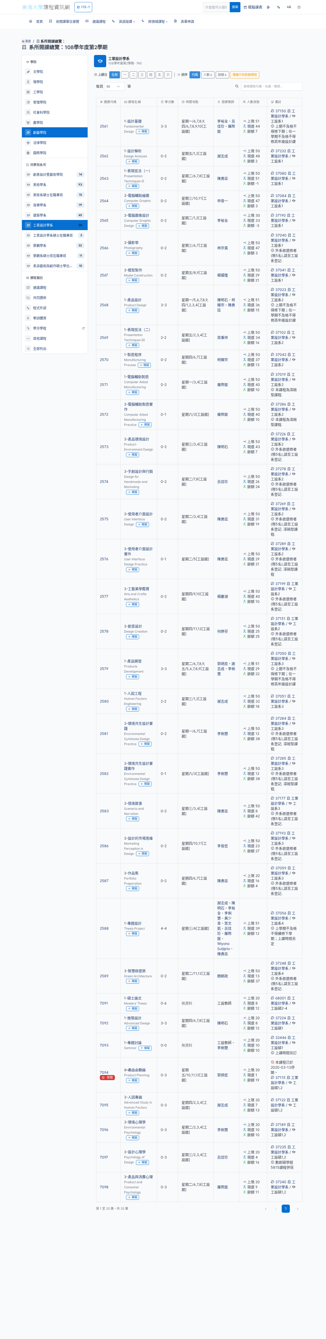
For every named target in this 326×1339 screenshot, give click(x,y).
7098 (104, 1187)
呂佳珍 (222, 481)
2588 (104, 928)
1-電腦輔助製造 (136, 376)
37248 (280, 963)
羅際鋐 (222, 384)
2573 (104, 446)
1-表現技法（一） (138, 171)
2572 (104, 414)
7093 (104, 1045)
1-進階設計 (133, 1018)
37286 (280, 404)
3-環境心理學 (135, 1122)
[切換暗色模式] (299, 7)
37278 (280, 469)
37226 (280, 434)
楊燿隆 (222, 275)
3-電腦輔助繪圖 (136, 195)
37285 (280, 758)
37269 (280, 503)
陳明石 (222, 300)
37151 (280, 618)
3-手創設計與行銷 (138, 471)
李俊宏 (222, 846)
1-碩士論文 (133, 998)
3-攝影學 (131, 242)
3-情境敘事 (133, 803)
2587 (104, 880)
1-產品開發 (133, 661)
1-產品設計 (133, 300)
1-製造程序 (133, 354)
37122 (280, 1100)
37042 (280, 354)
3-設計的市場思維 (138, 838)
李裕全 (222, 121)
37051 (280, 696)
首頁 (27, 41)
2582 (104, 773)
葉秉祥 (222, 337)
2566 (104, 248)
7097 (104, 1157)
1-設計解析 (133, 151)
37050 (281, 653)
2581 (104, 733)
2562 (104, 156)
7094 (104, 1072)
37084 (281, 195)
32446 (280, 1037)
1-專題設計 (133, 923)
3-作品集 (131, 873)
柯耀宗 (222, 359)
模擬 (144, 131)
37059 (280, 868)
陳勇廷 (222, 178)
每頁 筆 (113, 86)
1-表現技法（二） (138, 329)
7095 (104, 1105)
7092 (104, 1023)
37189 (280, 1124)
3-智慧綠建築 (135, 971)
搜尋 (235, 7)
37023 (280, 289)
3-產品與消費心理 (138, 1177)
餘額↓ (222, 75)
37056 (280, 913)
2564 (104, 201)
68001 (280, 998)
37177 (280, 798)
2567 (104, 275)
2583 (104, 811)
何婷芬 (222, 631)
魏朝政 (222, 976)
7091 (104, 1003)
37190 (280, 215)
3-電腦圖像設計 (136, 215)
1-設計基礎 (133, 121)
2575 (104, 519)
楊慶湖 (222, 596)
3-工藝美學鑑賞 (136, 589)
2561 (104, 126)
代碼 (195, 75)
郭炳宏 (222, 663)
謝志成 (222, 156)
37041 (280, 270)
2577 (104, 596)
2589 (104, 976)
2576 (104, 559)
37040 (281, 235)
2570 (104, 359)
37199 (280, 583)
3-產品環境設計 (136, 439)
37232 (280, 151)
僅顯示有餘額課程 (245, 75)
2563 (104, 178)
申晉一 (222, 201)
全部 (115, 75)
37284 (280, 718)
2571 (104, 384)
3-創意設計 (133, 626)
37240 (280, 1182)
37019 (280, 374)
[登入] (268, 7)
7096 (104, 1129)
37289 (280, 543)
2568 (104, 305)
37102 (280, 332)
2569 (104, 337)
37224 (280, 1018)
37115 (280, 1077)
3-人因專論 (133, 1097)
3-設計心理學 (135, 1152)
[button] (123, 21)
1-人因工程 (133, 693)
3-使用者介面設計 (138, 514)
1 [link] (286, 1208)
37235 (280, 1147)
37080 (281, 173)
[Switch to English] (279, 7)
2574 (104, 481)
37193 (280, 833)
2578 (104, 631)
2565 (104, 220)
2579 (104, 668)
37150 (280, 111)
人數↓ (207, 75)
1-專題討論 (133, 1042)
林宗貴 (222, 248)
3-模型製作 (133, 270)
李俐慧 (222, 733)
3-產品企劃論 (135, 1070)
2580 (104, 701)
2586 (104, 846)
